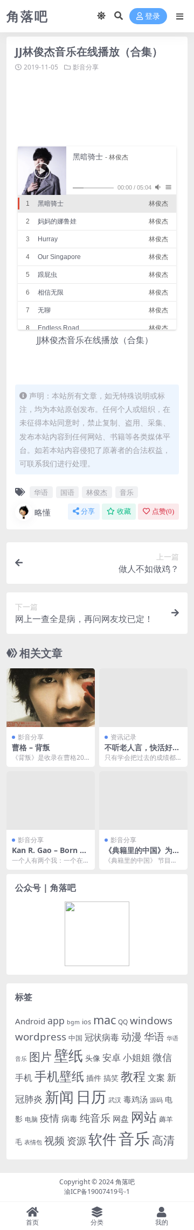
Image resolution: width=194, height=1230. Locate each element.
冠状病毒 (102, 1037)
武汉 (114, 1099)
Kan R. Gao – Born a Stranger (48, 854)
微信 (162, 1057)
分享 (88, 511)
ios (86, 1021)
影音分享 (86, 67)
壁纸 (68, 1055)
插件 (93, 1078)
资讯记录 (123, 737)
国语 (67, 492)
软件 (102, 1139)
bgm (73, 1022)
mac (104, 1020)
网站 (144, 1117)
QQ (123, 1021)
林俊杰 (96, 492)
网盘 (121, 1118)
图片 (40, 1056)
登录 (152, 16)
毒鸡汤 (135, 1099)
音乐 (127, 492)
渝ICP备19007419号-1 (97, 1191)
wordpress (40, 1037)
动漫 (131, 1036)
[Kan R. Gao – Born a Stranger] (50, 800)
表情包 (33, 1142)
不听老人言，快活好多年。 (142, 751)
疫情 (49, 1118)
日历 (91, 1096)
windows (151, 1021)
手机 (23, 1078)
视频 (54, 1141)
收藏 (124, 511)
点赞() (163, 511)
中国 (75, 1038)
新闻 (59, 1097)
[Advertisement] (104, 108)
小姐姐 (136, 1057)
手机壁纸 (59, 1076)
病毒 (69, 1118)
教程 (133, 1076)
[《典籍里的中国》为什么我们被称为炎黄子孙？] (143, 800)
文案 (156, 1078)
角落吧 (125, 1181)
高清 (163, 1140)
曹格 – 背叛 (31, 747)
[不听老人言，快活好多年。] (143, 697)
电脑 (31, 1119)
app (56, 1020)
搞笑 (111, 1078)
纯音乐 (95, 1117)
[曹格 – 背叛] (50, 697)
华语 (41, 492)
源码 (156, 1100)
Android (30, 1021)
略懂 (42, 512)
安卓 (111, 1057)
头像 (92, 1058)
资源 (76, 1140)
